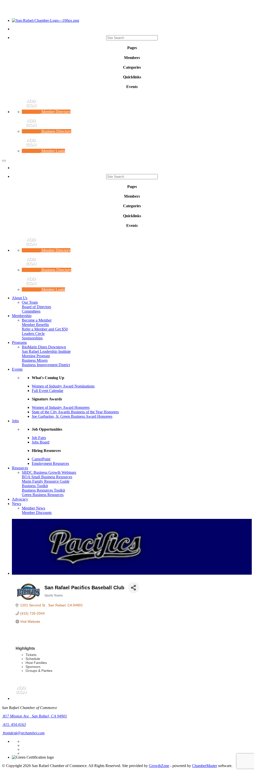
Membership (22, 316)
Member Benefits (35, 325)
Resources (20, 468)
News (16, 504)
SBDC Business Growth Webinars (49, 472)
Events (17, 369)
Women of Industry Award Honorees (61, 407)
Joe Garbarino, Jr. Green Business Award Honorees (72, 416)
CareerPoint (41, 459)
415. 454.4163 (14, 724)
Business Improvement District (46, 365)
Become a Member (37, 320)
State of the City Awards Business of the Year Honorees (75, 412)
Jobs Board (40, 442)
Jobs (15, 421)
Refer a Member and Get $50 (45, 329)
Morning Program (36, 356)
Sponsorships (32, 338)
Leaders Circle (33, 333)
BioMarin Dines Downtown (44, 347)
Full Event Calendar (47, 390)
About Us (19, 298)
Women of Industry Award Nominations (63, 386)
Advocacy (20, 499)
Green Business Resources (43, 495)
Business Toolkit (35, 486)
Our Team (30, 302)
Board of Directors (36, 307)
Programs (19, 342)
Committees (31, 311)
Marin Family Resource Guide (45, 481)
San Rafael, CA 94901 (35, 716)
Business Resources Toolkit (43, 490)
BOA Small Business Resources (47, 477)
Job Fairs (39, 438)
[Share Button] (133, 587)
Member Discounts (37, 512)
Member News (33, 508)
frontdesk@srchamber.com (23, 733)
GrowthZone (159, 766)
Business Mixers (35, 360)
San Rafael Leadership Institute (46, 351)
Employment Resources (50, 463)
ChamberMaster (204, 766)
